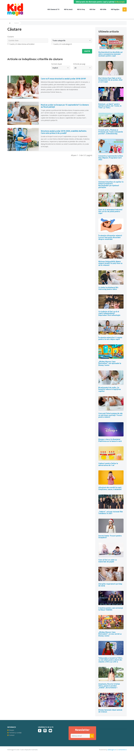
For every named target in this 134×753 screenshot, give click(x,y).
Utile (104, 9)
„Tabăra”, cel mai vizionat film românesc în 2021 (110, 512)
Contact (11, 735)
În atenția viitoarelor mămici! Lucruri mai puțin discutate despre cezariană (110, 237)
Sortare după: (56, 64)
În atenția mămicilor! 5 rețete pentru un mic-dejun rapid (110, 338)
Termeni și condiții (15, 733)
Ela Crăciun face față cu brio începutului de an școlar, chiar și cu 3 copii (110, 80)
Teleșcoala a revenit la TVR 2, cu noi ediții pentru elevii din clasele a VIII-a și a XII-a (110, 660)
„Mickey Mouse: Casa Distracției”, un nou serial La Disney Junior (109, 634)
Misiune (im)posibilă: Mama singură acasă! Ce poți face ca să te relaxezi (110, 263)
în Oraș (82, 9)
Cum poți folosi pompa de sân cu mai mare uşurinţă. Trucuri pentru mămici (110, 415)
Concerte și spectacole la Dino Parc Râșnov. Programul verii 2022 (110, 157)
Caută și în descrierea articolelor (22, 44)
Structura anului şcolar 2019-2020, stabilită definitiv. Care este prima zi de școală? (64, 132)
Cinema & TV (54, 9)
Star (93, 9)
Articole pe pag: (79, 64)
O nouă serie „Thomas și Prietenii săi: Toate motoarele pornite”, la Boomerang (110, 132)
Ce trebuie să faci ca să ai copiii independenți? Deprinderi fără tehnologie (109, 313)
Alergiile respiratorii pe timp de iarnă (110, 585)
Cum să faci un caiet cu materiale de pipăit (107, 561)
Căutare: (10, 36)
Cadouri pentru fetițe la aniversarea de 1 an (108, 464)
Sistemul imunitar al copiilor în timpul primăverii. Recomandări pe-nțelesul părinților (110, 184)
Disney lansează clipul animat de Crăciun (110, 711)
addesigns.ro (112, 750)
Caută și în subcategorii (62, 44)
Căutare (16, 23)
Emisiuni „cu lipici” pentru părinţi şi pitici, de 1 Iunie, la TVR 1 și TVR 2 (109, 106)
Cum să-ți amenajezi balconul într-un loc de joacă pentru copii (110, 211)
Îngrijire (116, 9)
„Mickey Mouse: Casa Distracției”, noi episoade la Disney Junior (109, 363)
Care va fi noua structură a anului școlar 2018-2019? (63, 79)
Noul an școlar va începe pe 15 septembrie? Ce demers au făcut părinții (65, 106)
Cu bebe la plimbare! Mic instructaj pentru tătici (108, 288)
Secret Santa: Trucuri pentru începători (110, 537)
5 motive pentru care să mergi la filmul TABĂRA (110, 609)
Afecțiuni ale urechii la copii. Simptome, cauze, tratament (110, 488)
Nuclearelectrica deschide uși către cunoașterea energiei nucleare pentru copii (110, 54)
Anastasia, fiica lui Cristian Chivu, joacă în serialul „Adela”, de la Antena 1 (109, 686)
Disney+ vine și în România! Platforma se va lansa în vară (110, 440)
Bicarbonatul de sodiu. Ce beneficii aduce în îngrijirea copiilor (109, 389)
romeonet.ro (122, 750)
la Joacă (69, 9)
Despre (11, 730)
